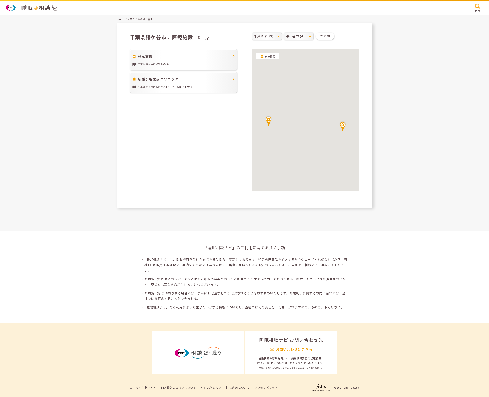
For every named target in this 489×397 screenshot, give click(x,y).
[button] (342, 126)
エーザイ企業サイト (143, 388)
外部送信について (212, 388)
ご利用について (239, 388)
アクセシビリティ (266, 388)
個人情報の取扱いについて (178, 388)
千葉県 (128, 19)
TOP (119, 19)
